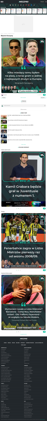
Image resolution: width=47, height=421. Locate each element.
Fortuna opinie (3, 404)
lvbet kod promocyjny (27, 412)
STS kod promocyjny (27, 403)
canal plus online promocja (5, 373)
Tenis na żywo (26, 388)
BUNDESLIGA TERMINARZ (27, 378)
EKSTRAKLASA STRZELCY (4, 389)
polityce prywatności (42, 419)
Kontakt (5, 342)
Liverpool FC (26, 352)
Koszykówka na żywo (27, 389)
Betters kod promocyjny (5, 415)
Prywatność (23, 342)
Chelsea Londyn (26, 358)
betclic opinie (26, 407)
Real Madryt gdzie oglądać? (5, 409)
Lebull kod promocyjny (28, 415)
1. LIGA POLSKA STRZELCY (4, 399)
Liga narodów (3, 363)
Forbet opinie (3, 410)
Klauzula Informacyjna (39, 342)
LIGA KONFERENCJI (4, 352)
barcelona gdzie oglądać (5, 367)
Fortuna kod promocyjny (28, 404)
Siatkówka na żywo (27, 385)
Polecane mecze (26, 394)
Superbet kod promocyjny (28, 409)
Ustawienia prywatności (30, 342)
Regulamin (17, 342)
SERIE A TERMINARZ (27, 376)
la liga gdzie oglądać (4, 368)
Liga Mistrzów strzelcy (5, 385)
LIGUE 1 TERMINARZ (27, 379)
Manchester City (26, 360)
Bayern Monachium (27, 355)
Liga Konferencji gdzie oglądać (6, 378)
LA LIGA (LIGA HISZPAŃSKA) (5, 357)
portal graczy (23, 344)
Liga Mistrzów (3, 349)
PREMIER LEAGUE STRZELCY (5, 391)
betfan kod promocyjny (28, 410)
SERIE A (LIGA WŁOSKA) (4, 358)
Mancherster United (27, 354)
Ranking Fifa (26, 391)
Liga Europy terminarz (27, 368)
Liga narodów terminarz (28, 381)
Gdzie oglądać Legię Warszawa (6, 379)
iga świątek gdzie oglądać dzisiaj (6, 370)
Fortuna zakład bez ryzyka (28, 413)
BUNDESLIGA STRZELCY (4, 396)
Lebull (2, 413)
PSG (24, 361)
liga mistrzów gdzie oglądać (28, 399)
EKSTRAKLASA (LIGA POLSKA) (5, 354)
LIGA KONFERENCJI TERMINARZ (28, 370)
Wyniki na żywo (3, 7)
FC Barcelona (26, 349)
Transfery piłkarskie (27, 396)
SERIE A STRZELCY (3, 394)
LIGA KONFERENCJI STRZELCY (5, 388)
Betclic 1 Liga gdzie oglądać (5, 376)
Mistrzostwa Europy (27, 397)
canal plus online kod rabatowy (6, 375)
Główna (2, 33)
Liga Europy (3, 351)
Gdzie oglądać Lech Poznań (5, 381)
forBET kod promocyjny (5, 407)
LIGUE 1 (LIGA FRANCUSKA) (5, 361)
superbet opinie (3, 406)
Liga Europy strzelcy (4, 386)
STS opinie (2, 403)
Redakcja (9, 342)
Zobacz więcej (23, 144)
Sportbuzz (5, 33)
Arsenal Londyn (26, 357)
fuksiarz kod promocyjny (5, 412)
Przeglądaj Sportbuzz (23, 334)
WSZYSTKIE (45, 7)
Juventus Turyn (26, 363)
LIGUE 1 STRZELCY (3, 397)
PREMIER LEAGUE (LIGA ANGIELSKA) (6, 355)
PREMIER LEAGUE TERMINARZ (28, 373)
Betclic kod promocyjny (28, 406)
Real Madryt (26, 351)
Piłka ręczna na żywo (27, 386)
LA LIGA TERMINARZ (27, 375)
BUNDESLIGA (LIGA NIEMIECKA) (5, 360)
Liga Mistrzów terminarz (28, 367)
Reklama (13, 342)
